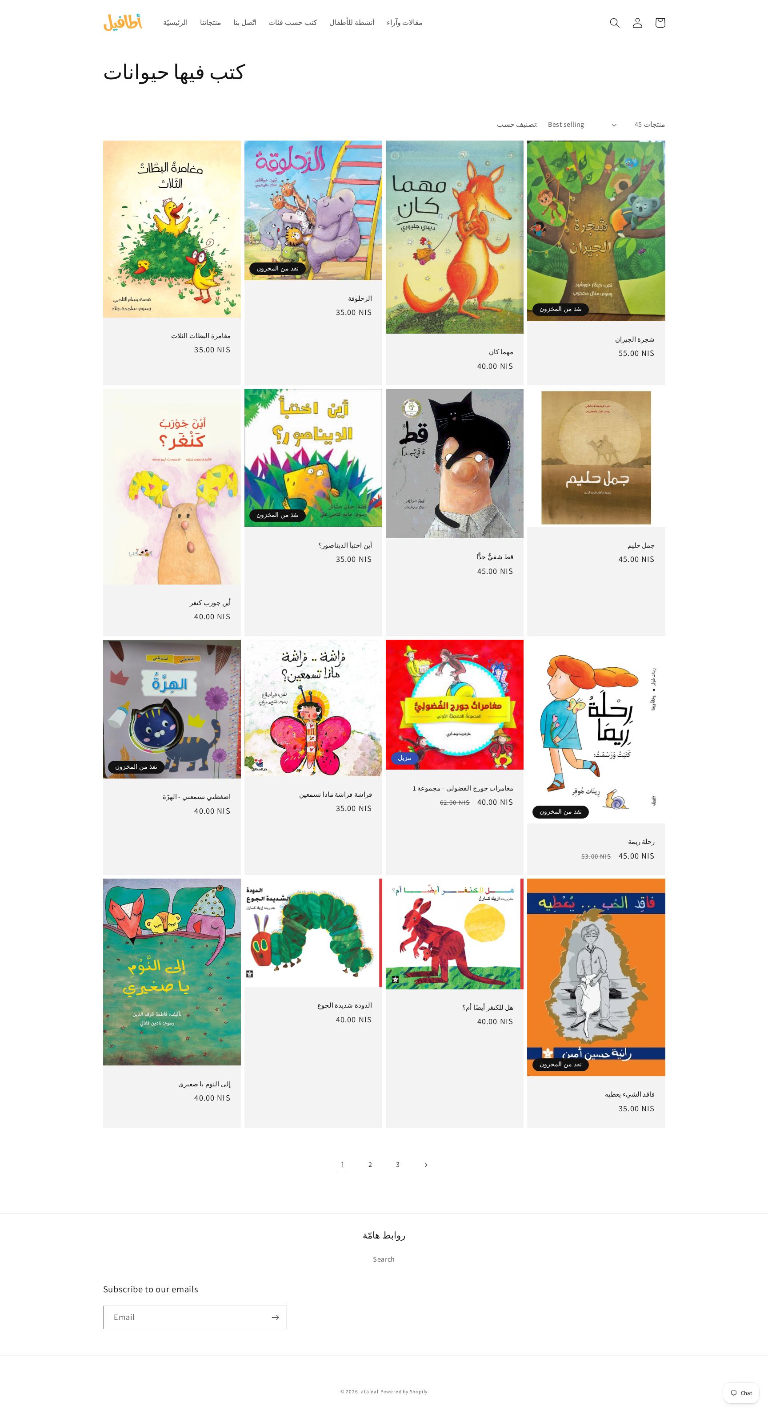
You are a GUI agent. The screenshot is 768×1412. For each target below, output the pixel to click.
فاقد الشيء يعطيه (630, 1094)
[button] (615, 23)
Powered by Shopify (404, 1391)
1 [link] (343, 1164)
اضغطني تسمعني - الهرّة (197, 796)
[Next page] (425, 1165)
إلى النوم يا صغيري (204, 1084)
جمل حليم (641, 545)
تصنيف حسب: (517, 124)
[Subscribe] (275, 1318)
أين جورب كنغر (210, 602)
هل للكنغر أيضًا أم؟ (487, 1007)
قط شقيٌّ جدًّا (494, 557)
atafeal (370, 1391)
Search (384, 1259)
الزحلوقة (360, 298)
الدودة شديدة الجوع (344, 1005)
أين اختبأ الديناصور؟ (345, 545)
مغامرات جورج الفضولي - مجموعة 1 (463, 788)
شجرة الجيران (635, 339)
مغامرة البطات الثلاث (200, 335)
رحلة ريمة (641, 841)
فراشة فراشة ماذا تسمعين (335, 794)
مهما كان (501, 351)
